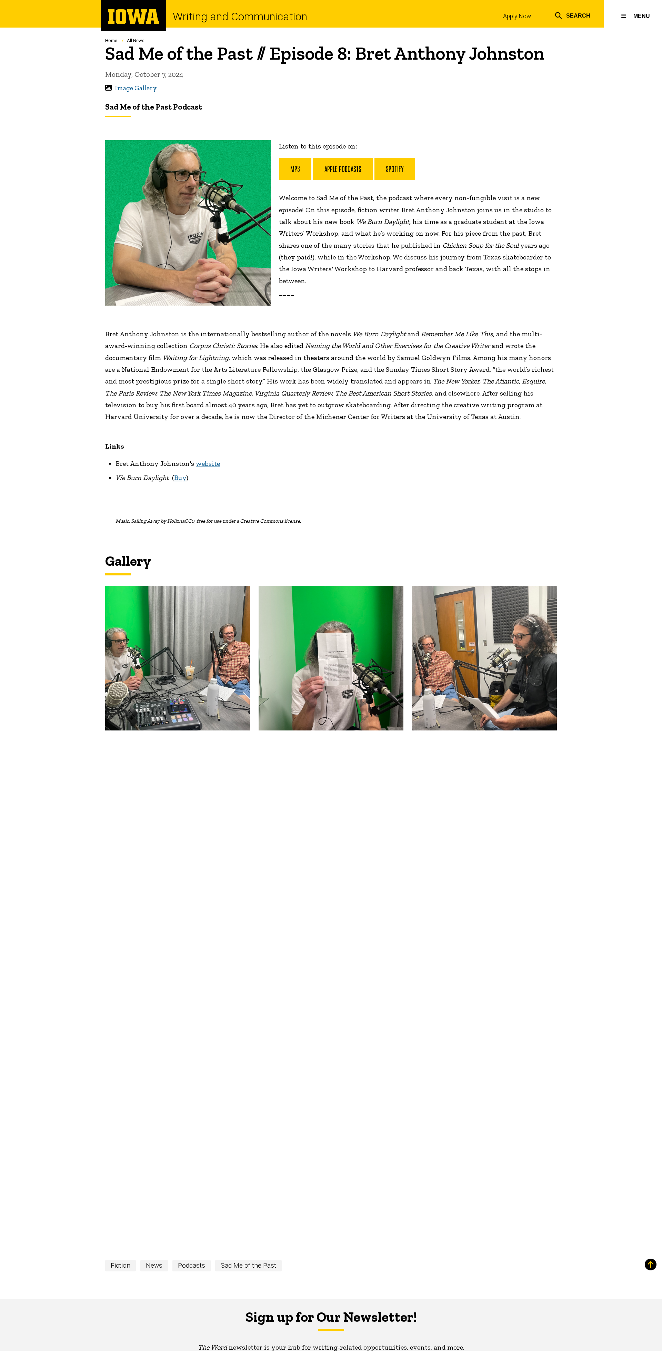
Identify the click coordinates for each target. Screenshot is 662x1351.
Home (111, 40)
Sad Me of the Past (248, 1265)
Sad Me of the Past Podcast (153, 107)
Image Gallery (136, 88)
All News (135, 40)
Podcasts (191, 1265)
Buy (180, 477)
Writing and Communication (240, 16)
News (154, 1265)
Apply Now (517, 16)
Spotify (395, 168)
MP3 (295, 168)
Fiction (120, 1265)
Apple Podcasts (342, 168)
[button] (572, 14)
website (208, 463)
